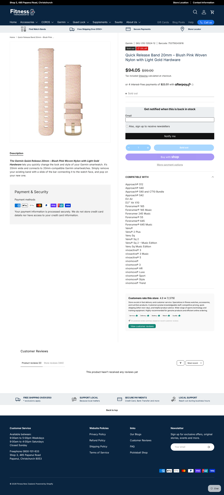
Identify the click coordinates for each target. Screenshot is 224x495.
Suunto (119, 22)
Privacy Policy (97, 434)
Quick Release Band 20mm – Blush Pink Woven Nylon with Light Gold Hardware (36, 37)
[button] (212, 12)
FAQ (132, 446)
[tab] (16, 153)
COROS (45, 22)
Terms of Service (99, 452)
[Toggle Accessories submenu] (36, 22)
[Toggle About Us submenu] (139, 22)
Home (13, 22)
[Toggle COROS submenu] (52, 22)
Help (191, 22)
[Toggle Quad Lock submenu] (88, 22)
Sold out (184, 147)
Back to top (112, 410)
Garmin (61, 22)
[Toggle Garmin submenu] (68, 22)
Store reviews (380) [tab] (54, 363)
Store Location (180, 2)
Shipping (143, 75)
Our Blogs (135, 434)
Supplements (100, 22)
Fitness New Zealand (26, 484)
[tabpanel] (60, 168)
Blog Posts (178, 22)
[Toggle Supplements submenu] (110, 22)
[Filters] (180, 363)
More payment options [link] (170, 164)
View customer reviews (142, 326)
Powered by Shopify (44, 484)
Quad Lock (79, 22)
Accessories (27, 22)
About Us (131, 22)
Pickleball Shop (139, 452)
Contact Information (203, 2)
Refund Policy (97, 440)
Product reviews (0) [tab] (31, 363)
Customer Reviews (140, 440)
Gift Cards (163, 22)
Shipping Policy (98, 446)
